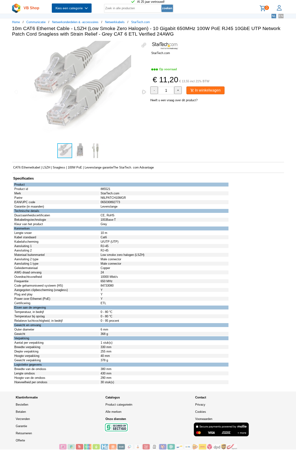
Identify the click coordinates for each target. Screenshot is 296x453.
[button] (144, 45)
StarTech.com (140, 22)
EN (281, 16)
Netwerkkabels (115, 22)
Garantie (21, 426)
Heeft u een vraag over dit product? (173, 100)
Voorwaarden (203, 419)
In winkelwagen (207, 90)
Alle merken (113, 411)
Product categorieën (118, 404)
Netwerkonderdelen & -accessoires (75, 22)
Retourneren (24, 433)
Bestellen (22, 404)
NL (274, 16)
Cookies (200, 411)
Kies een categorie (70, 8)
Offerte (20, 440)
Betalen (21, 411)
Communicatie (36, 22)
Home (16, 22)
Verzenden (23, 419)
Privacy (200, 404)
